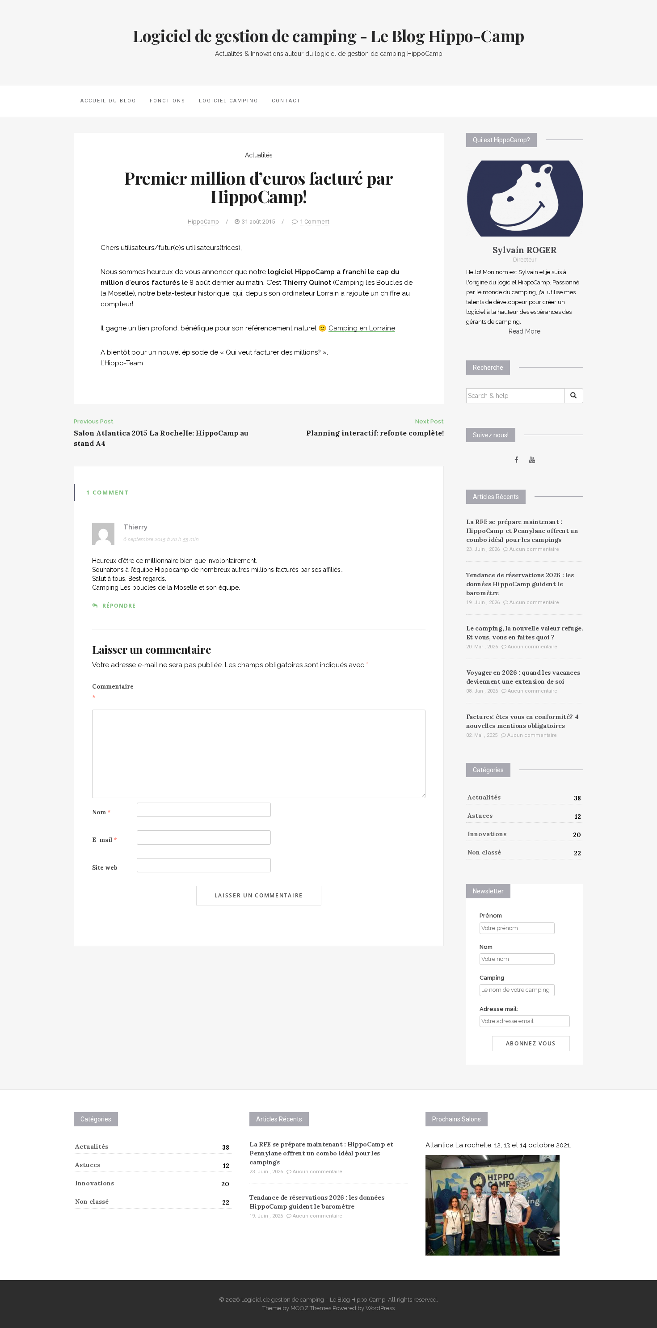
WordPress (380, 1308)
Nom (101, 812)
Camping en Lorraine (361, 328)
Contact (286, 101)
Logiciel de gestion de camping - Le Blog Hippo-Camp (328, 35)
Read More (524, 331)
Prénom (491, 915)
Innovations (486, 834)
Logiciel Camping (228, 101)
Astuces (480, 816)
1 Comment (314, 221)
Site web (105, 867)
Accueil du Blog (108, 101)
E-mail (104, 840)
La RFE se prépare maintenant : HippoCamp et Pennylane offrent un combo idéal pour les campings (522, 531)
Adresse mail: (499, 1009)
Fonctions (167, 101)
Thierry (135, 527)
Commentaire (113, 692)
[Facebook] (516, 460)
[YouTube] (532, 460)
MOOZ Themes (311, 1308)
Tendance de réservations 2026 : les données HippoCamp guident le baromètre (520, 584)
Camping (492, 977)
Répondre (119, 605)
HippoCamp (203, 221)
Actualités (259, 155)
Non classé (484, 852)
